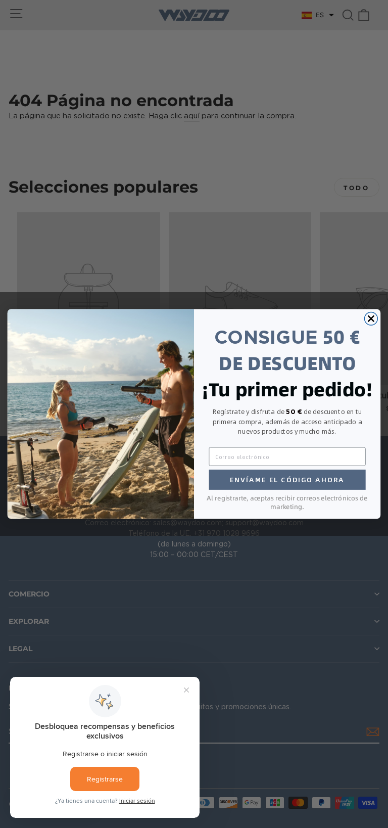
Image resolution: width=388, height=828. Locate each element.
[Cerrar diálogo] (370, 318)
